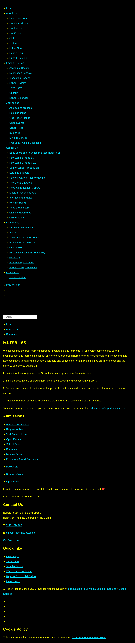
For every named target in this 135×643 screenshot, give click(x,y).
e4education (75, 588)
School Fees (13, 444)
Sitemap (111, 588)
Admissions (12, 329)
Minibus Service (15, 454)
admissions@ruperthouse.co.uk (107, 408)
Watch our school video (19, 571)
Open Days (12, 556)
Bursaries (11, 334)
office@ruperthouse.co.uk (20, 532)
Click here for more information (89, 637)
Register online (14, 429)
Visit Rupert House (16, 434)
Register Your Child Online (21, 576)
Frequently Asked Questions (22, 459)
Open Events (13, 439)
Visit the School (14, 566)
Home (9, 324)
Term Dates (12, 561)
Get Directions (11, 540)
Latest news (13, 581)
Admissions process (17, 424)
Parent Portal (13, 285)
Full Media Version (94, 588)
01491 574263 (14, 525)
